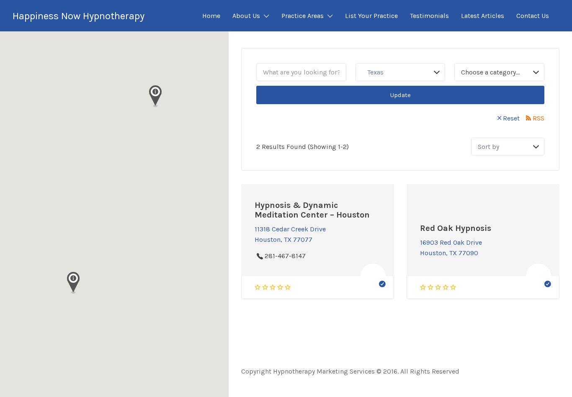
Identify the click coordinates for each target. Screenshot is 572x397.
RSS (538, 118)
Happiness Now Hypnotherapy (78, 16)
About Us (246, 16)
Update (400, 95)
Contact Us (532, 16)
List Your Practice (371, 16)
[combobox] (499, 72)
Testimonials (429, 16)
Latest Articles (482, 16)
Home (211, 16)
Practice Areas (302, 16)
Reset (511, 118)
